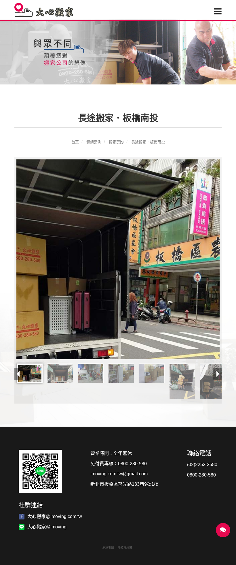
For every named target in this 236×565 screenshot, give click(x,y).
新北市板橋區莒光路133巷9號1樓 (124, 484)
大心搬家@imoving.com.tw (54, 516)
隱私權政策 (125, 547)
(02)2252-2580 (202, 464)
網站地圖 (108, 547)
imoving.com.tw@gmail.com (119, 473)
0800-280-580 (132, 463)
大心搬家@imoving (46, 526)
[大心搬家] (45, 10)
